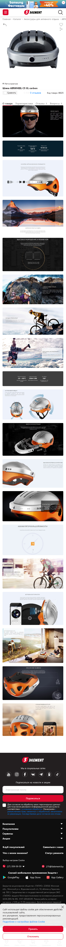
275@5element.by (54, 866)
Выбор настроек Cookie (14, 860)
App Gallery (57, 877)
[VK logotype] (33, 774)
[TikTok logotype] (57, 774)
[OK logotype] (49, 774)
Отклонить (33, 936)
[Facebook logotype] (25, 774)
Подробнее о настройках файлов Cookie (24, 921)
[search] (59, 12)
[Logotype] (33, 12)
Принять (33, 928)
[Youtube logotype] (8, 774)
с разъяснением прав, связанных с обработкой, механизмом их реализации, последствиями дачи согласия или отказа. (34, 811)
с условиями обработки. (31, 809)
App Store (35, 877)
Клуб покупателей (14, 847)
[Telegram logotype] (41, 774)
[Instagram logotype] (16, 774)
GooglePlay (13, 877)
